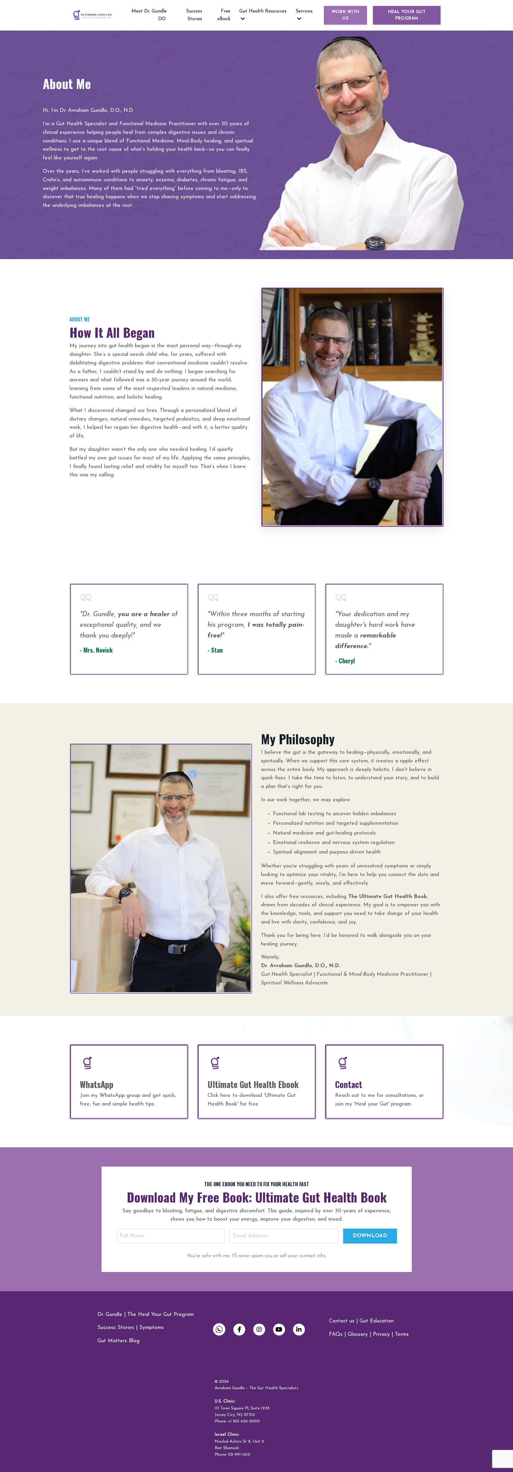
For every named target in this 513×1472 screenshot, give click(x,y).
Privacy (381, 1334)
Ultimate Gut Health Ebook (253, 1084)
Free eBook (223, 15)
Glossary (358, 1334)
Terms (402, 1334)
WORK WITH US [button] (345, 15)
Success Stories (194, 15)
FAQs (336, 1334)
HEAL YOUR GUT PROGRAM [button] (406, 15)
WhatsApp (96, 1084)
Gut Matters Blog (118, 1341)
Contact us (341, 1321)
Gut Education (377, 1321)
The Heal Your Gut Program (160, 1314)
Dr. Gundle (109, 1314)
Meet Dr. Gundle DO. (149, 15)
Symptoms (151, 1327)
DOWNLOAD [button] (370, 1236)
